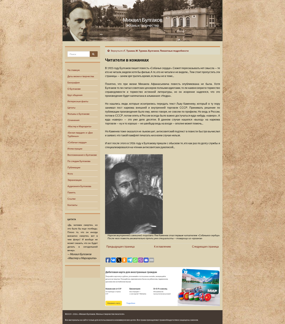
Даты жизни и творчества (80, 76)
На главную (73, 70)
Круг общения (74, 95)
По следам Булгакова (78, 161)
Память (71, 192)
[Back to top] (277, 316)
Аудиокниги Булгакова (79, 186)
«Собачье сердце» (77, 142)
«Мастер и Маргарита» (79, 126)
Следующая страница (205, 246)
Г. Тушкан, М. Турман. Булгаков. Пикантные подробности (156, 50)
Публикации (73, 167)
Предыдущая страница (120, 246)
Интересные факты (77, 101)
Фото (70, 173)
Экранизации (74, 179)
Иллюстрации (74, 148)
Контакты (72, 205)
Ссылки (71, 198)
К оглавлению (162, 246)
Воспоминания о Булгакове (82, 154)
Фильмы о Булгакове (78, 113)
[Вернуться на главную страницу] (142, 20)
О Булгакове (74, 88)
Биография (73, 82)
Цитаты (71, 107)
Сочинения (73, 120)
